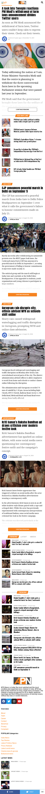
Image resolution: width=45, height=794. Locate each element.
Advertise (4, 724)
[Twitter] (9, 701)
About (3, 713)
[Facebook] (3, 701)
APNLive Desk (14, 219)
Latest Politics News (9, 743)
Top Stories (5, 740)
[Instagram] (14, 701)
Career (3, 718)
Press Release (6, 746)
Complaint (4, 729)
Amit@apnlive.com (16, 457)
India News (5, 738)
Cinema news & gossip (9, 751)
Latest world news (8, 748)
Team (3, 716)
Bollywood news (7, 754)
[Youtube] (19, 701)
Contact (4, 721)
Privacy (3, 727)
